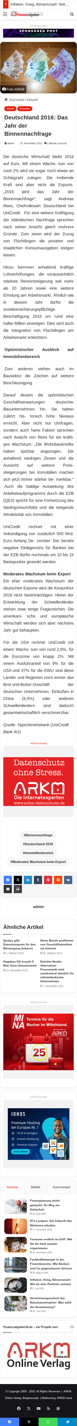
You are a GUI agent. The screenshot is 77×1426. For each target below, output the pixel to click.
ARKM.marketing (38, 26)
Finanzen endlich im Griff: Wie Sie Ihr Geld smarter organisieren (51, 1244)
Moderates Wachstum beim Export (39, 862)
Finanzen (25, 108)
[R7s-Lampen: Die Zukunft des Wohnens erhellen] (15, 1226)
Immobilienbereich (39, 853)
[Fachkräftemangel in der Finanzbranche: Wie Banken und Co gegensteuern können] (15, 1265)
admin (10, 143)
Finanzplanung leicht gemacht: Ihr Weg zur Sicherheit (45, 1205)
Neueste (12, 1187)
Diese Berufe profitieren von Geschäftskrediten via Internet (57, 944)
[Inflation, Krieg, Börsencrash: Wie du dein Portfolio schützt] (15, 1285)
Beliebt (35, 1187)
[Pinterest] (48, 880)
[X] (18, 880)
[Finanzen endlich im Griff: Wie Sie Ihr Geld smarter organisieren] (15, 1244)
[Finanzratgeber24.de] (26, 14)
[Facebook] (8, 880)
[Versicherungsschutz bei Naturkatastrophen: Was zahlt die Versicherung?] (15, 1303)
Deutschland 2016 (39, 844)
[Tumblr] (38, 880)
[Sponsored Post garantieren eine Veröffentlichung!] (38, 33)
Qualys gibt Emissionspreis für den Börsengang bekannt (19, 944)
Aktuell (32, 100)
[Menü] (5, 15)
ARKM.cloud (64, 1398)
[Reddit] (58, 880)
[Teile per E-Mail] (8, 889)
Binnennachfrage (39, 835)
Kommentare (61, 1187)
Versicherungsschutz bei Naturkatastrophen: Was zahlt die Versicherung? (50, 1302)
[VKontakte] (68, 880)
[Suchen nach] (72, 15)
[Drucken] (18, 889)
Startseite (16, 100)
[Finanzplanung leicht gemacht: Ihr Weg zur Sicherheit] (15, 1206)
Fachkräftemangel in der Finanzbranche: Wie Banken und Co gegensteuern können (51, 1264)
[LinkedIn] (28, 880)
